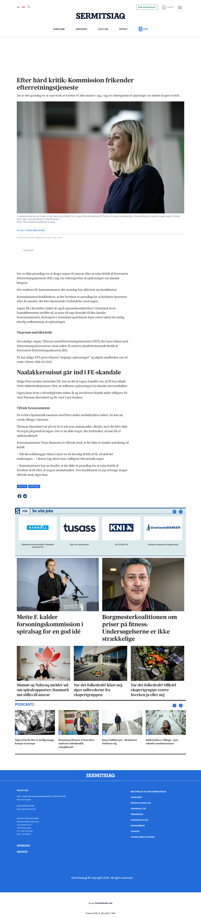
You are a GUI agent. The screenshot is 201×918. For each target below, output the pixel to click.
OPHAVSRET (136, 797)
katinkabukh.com (104, 903)
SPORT (123, 29)
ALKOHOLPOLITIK (139, 820)
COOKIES (135, 831)
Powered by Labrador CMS (100, 913)
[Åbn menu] (178, 7)
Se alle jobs (42, 510)
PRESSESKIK (137, 814)
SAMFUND (59, 29)
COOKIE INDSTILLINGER (143, 837)
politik (22, 486)
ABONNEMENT (23, 845)
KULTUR (103, 29)
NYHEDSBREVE (138, 825)
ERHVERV (81, 29)
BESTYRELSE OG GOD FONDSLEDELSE (148, 791)
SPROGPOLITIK (138, 808)
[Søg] (28, 7)
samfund (34, 486)
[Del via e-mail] (25, 496)
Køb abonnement (147, 7)
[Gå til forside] (100, 16)
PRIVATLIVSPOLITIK (141, 803)
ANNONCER (22, 851)
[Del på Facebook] (19, 496)
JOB (145, 28)
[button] (174, 511)
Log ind (170, 7)
